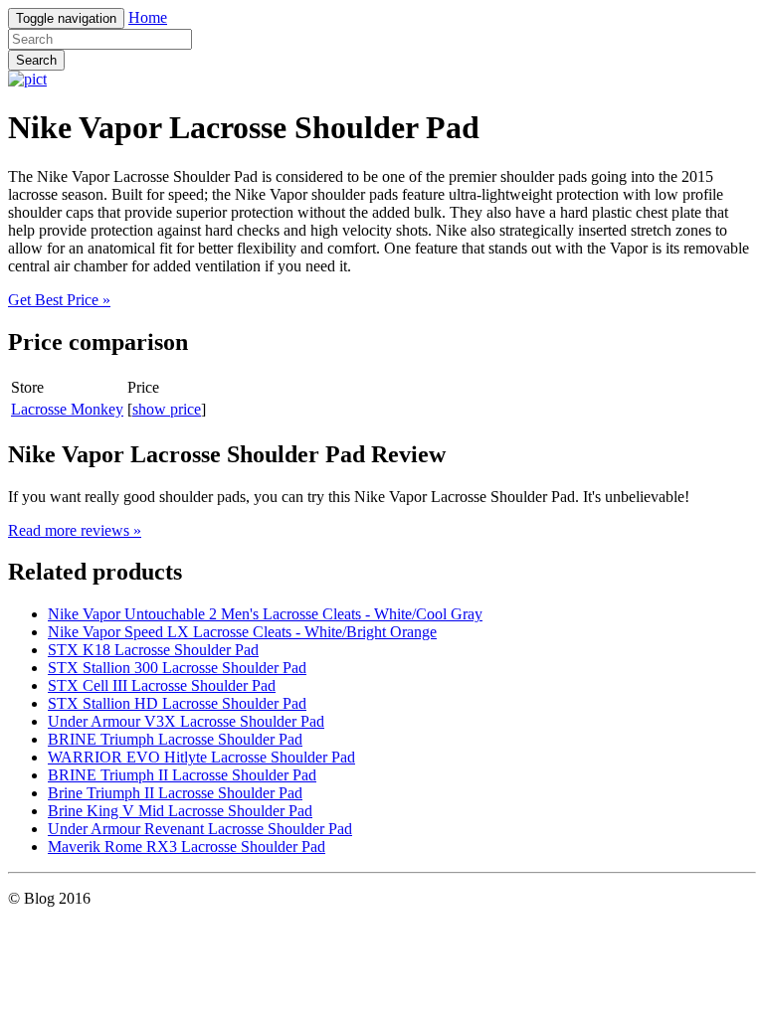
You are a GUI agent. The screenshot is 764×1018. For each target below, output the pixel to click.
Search (36, 60)
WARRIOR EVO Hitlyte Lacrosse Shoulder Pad (201, 757)
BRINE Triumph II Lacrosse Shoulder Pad (182, 774)
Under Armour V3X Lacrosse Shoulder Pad (186, 721)
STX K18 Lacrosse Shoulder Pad (153, 649)
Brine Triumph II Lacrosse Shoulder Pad (175, 792)
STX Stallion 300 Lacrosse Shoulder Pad (177, 667)
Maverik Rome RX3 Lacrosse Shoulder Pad (186, 846)
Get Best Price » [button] (59, 299)
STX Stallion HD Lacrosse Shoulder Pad (177, 703)
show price (166, 409)
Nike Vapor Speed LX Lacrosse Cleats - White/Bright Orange (242, 631)
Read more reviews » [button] (74, 530)
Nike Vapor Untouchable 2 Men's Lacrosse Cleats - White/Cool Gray (265, 613)
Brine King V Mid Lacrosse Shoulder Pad (180, 810)
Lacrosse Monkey (67, 409)
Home (147, 17)
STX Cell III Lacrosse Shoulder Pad (162, 685)
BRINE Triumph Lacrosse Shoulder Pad (175, 739)
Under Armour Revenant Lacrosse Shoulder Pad (200, 828)
